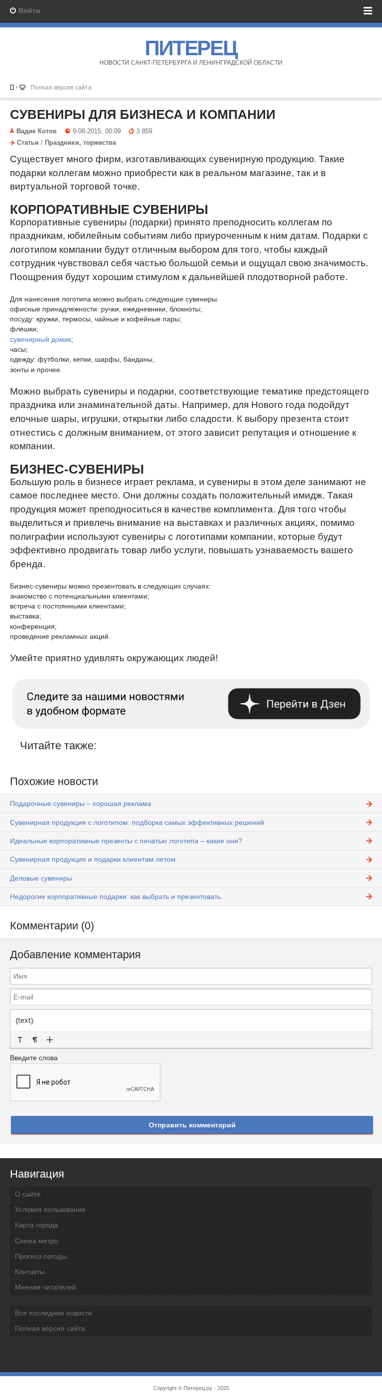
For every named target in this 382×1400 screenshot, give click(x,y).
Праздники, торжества (80, 142)
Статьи (28, 142)
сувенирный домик (40, 339)
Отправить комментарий (192, 1125)
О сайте (28, 1194)
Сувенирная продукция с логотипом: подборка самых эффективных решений (137, 822)
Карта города (36, 1225)
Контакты (30, 1272)
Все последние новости (53, 1313)
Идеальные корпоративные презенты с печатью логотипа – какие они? (126, 841)
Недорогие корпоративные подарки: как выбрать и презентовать (115, 896)
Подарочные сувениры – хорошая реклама (80, 803)
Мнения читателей (45, 1287)
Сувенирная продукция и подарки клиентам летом (93, 859)
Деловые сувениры (41, 878)
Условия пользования (50, 1209)
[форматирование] (19, 1040)
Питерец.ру (198, 1388)
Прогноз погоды (41, 1256)
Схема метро (36, 1241)
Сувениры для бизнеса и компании (143, 114)
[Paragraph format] (34, 1040)
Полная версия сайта (61, 87)
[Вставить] (49, 1040)
